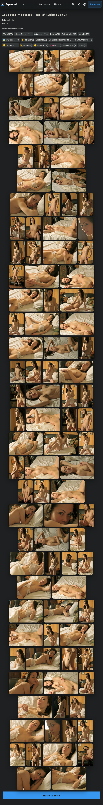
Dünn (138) (8, 34)
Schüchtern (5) (69, 45)
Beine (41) (29, 39)
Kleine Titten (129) (23, 34)
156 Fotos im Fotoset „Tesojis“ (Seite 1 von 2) (34, 15)
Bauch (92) (55, 34)
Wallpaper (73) (12, 39)
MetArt (5, 23)
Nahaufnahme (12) (83, 39)
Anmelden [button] (95, 4)
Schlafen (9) (42, 45)
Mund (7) (57, 45)
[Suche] (73, 4)
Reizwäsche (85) (69, 34)
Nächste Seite (51, 795)
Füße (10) (27, 45)
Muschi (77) (84, 34)
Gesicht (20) (41, 39)
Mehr (56, 4)
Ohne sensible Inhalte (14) (61, 39)
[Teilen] (79, 4)
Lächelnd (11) (12, 45)
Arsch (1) (82, 45)
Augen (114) (42, 34)
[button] (85, 4)
